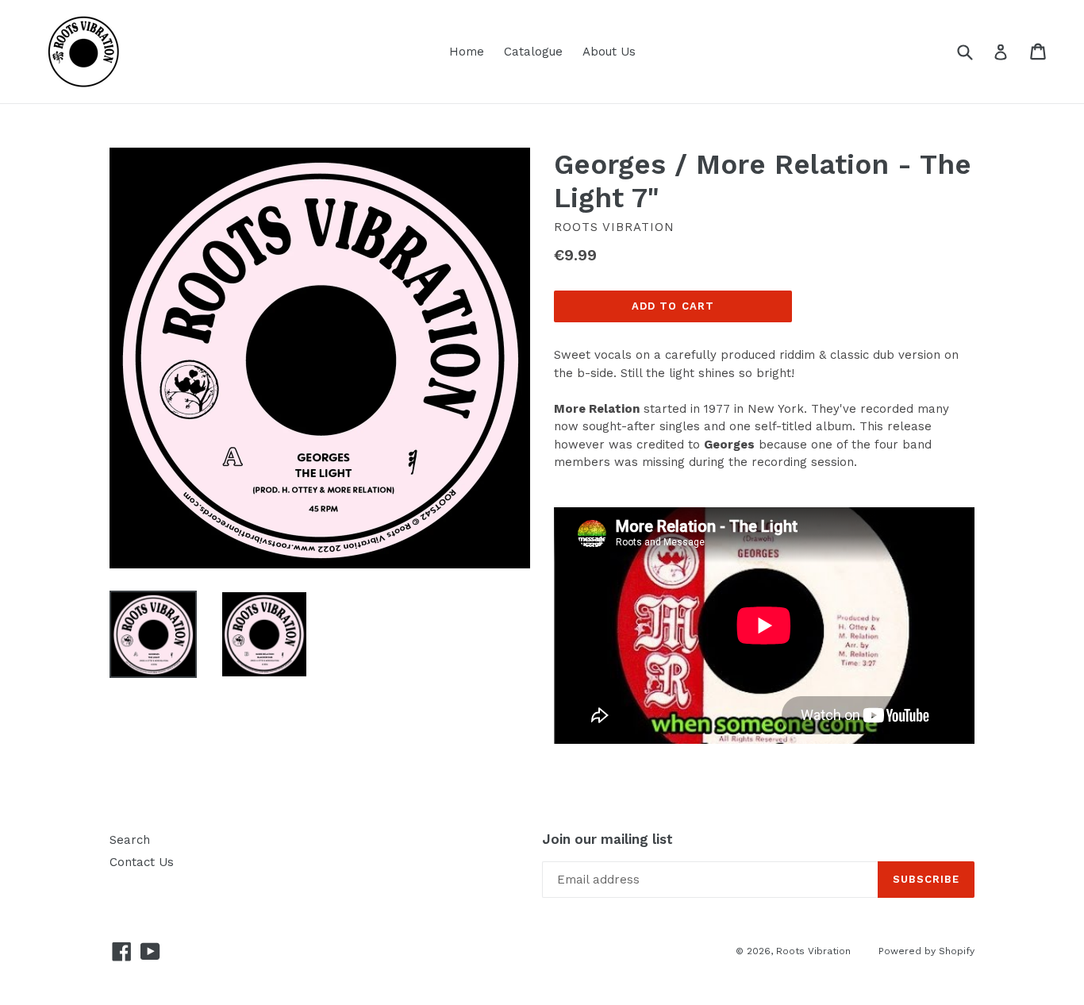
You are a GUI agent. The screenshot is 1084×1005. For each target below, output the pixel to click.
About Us (609, 51)
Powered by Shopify (926, 951)
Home (466, 51)
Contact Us (142, 862)
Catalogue (533, 51)
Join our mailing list (607, 839)
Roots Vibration (813, 951)
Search (130, 840)
